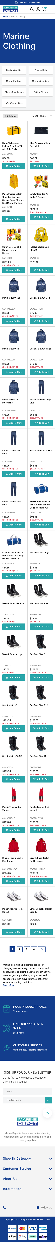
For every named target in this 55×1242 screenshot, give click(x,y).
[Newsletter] (48, 1100)
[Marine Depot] (10, 9)
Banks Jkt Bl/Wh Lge (12, 298)
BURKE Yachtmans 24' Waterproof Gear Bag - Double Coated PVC (13, 555)
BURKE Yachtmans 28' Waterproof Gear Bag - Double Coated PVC (41, 504)
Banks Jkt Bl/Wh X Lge (40, 349)
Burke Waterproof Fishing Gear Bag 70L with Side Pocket (12, 146)
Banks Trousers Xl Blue (41, 450)
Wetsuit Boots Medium (13, 603)
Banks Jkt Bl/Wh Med (40, 298)
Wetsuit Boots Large (39, 552)
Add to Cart (15, 166)
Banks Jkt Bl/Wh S (10, 349)
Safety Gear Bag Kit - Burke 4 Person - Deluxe (12, 250)
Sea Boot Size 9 (9, 705)
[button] (47, 1113)
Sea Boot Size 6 (37, 654)
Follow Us (46, 1207)
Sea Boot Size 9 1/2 (39, 705)
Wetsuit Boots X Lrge (12, 654)
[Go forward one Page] (42, 949)
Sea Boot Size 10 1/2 (12, 756)
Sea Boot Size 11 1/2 (40, 756)
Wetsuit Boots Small (39, 603)
